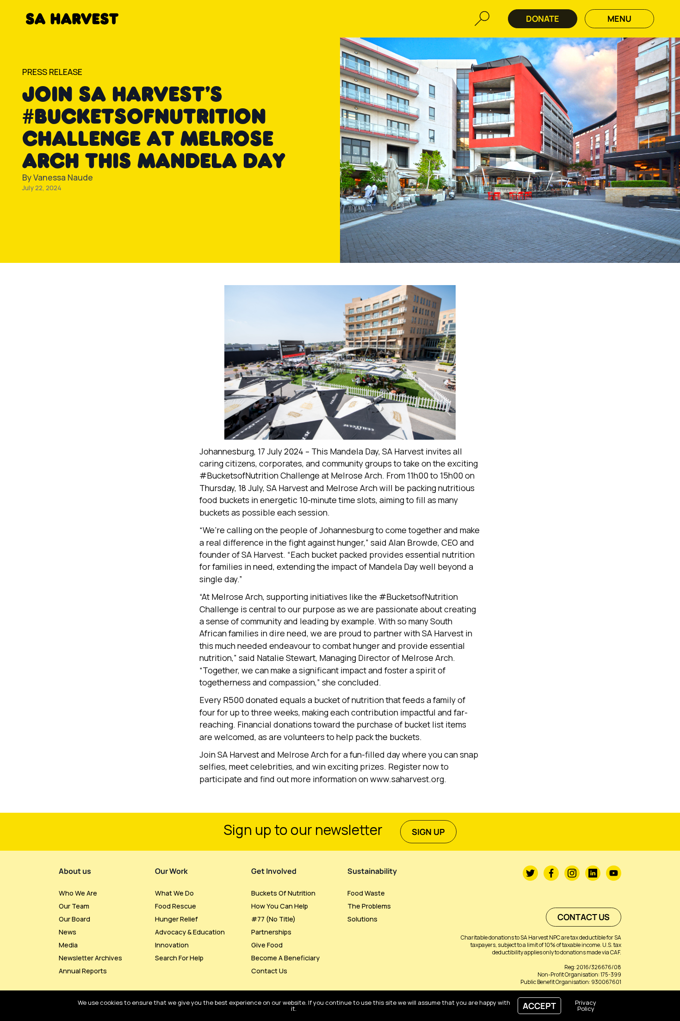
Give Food (267, 944)
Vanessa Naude (63, 177)
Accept (539, 1005)
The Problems (369, 906)
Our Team (74, 906)
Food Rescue (175, 906)
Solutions (362, 919)
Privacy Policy (585, 1005)
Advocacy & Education (190, 932)
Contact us (269, 970)
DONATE (542, 18)
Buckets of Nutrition (283, 893)
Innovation (172, 944)
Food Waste (366, 893)
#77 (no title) (273, 919)
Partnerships (271, 932)
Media (68, 944)
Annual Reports (83, 970)
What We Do (174, 893)
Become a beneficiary (285, 957)
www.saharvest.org (407, 778)
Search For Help (179, 957)
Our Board (74, 919)
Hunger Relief (176, 919)
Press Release (52, 71)
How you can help (279, 906)
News (67, 932)
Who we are (78, 893)
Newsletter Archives (90, 957)
